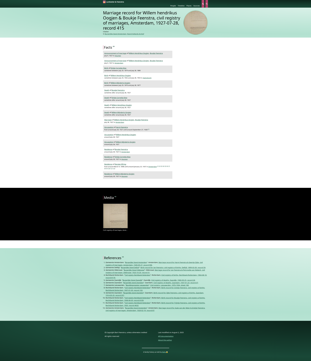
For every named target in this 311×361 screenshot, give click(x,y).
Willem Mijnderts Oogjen (120, 83)
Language (203, 4)
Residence (108, 149)
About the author (165, 340)
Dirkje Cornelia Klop (118, 68)
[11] (112, 168)
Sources (196, 6)
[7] (169, 166)
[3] (161, 166)
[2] (160, 166)
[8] (105, 168)
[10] (109, 168)
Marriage (108, 120)
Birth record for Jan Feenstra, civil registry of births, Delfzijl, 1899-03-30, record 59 (173, 267)
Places (188, 6)
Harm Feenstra (122, 127)
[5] (165, 166)
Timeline (181, 6)
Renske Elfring (120, 164)
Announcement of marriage (115, 53)
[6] (167, 166)
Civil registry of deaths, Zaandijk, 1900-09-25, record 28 (173, 280)
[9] (107, 168)
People (173, 6)
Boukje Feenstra (156, 53)
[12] (114, 168)
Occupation (108, 127)
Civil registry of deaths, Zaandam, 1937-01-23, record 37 (175, 283)
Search (206, 4)
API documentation (165, 336)
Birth (106, 68)
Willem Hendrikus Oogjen (139, 53)
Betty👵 (165, 352)
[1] (148, 129)
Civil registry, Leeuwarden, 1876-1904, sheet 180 (169, 285)
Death (106, 90)
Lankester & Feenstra (115, 2)
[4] (163, 166)
